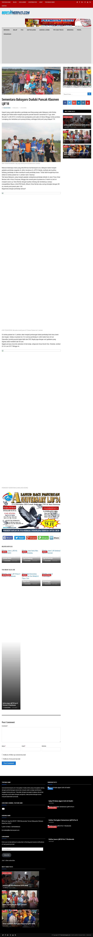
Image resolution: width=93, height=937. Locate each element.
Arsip (41, 2)
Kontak (4, 6)
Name (4, 746)
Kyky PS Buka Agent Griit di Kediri (61, 801)
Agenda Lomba (44, 30)
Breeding (70, 30)
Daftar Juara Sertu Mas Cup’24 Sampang (30, 557)
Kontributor (32, 2)
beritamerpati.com (65, 935)
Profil (79, 30)
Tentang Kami (6, 2)
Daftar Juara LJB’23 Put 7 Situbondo (61, 839)
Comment (5, 726)
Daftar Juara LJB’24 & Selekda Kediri (9, 557)
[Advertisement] (46, 50)
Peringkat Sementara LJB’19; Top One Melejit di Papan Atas (30, 580)
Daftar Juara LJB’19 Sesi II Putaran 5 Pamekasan (10, 704)
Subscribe (6, 855)
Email (23, 746)
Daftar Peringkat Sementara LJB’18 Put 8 (63, 820)
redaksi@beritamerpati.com (11, 830)
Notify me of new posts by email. (11, 759)
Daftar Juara (31, 30)
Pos (22, 30)
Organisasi (7, 34)
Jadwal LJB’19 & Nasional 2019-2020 (76, 125)
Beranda (7, 30)
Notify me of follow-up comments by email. (14, 755)
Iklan (14, 2)
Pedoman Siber (49, 2)
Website (44, 746)
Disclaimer (22, 2)
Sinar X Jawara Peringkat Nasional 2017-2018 (76, 153)
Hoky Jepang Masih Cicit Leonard (76, 140)
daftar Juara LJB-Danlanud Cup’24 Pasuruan (51, 557)
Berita (4, 552)
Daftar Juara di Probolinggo (47, 581)
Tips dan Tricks (58, 30)
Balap (15, 30)
